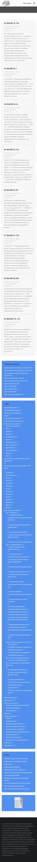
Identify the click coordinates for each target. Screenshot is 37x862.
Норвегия (8, 491)
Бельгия (8, 480)
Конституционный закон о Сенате (14, 378)
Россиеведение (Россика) (11, 775)
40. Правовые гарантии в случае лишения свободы (20, 691)
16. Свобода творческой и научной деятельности (18, 575)
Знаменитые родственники (12, 413)
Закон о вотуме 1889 (10, 386)
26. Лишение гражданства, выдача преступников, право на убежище (18, 618)
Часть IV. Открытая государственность (17, 658)
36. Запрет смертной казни (15, 679)
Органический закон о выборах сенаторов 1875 (18, 368)
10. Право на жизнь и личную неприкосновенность (16, 548)
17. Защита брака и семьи (15, 581)
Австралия (9, 472)
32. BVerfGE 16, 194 (11, 23)
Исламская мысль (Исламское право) (15, 761)
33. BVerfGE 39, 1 (10, 68)
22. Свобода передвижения (16, 606)
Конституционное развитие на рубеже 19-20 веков (17, 467)
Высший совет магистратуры (14, 724)
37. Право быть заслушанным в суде (18, 682)
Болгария (8, 483)
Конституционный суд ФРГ (12, 510)
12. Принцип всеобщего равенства (18, 557)
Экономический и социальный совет (17, 740)
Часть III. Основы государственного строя (18, 642)
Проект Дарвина (11, 710)
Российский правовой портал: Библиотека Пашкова (16, 779)
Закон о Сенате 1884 (10, 391)
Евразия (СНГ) (10, 447)
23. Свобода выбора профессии (17, 609)
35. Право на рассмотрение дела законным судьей (17, 673)
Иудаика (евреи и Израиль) (12, 767)
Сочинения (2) (8, 745)
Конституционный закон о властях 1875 (16, 381)
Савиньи (6, 713)
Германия (9, 486)
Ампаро (8, 718)
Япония (8, 507)
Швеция (8, 505)
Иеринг (6, 415)
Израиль (8, 453)
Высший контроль (11, 721)
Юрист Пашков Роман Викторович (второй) (17, 789)
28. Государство (12, 644)
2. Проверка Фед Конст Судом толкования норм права (20, 519)
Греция (8, 489)
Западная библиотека (10, 407)
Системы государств (10, 716)
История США (8, 764)
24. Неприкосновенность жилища (17, 612)
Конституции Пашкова (12, 708)
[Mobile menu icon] (34, 3)
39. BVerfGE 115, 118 (12, 319)
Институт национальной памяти (15, 726)
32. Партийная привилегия (15, 655)
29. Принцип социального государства (19, 647)
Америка (8, 431)
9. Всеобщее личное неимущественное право (19, 636)
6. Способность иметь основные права (19, 542)
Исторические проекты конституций (16, 705)
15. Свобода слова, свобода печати (18, 572)
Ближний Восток (11, 437)
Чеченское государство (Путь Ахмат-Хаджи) (17, 783)
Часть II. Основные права (13, 544)
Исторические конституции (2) (13, 421)
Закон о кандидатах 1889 (11, 383)
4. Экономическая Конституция (17, 532)
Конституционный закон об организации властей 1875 (16, 374)
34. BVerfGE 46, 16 (11, 104)
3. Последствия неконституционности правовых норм (19, 526)
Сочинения (7, 742)
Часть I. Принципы (11, 512)
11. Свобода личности (14, 554)
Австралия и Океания (12, 426)
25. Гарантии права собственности (18, 614)
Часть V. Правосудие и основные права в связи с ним (18, 664)
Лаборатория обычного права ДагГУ (15, 770)
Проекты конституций (10, 703)
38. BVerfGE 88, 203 (11, 278)
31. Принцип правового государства (18, 652)
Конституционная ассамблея (14, 729)
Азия (7, 429)
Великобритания (11, 442)
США (7, 456)
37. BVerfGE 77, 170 (11, 235)
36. (5, 190)
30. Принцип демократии (15, 650)
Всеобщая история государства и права (16, 758)
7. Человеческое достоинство (16, 627)
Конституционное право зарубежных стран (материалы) (17, 460)
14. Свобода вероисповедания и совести (20, 567)
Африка (8, 434)
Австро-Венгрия (11, 475)
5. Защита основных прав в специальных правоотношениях (20, 536)
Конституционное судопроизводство (17, 732)
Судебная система (11, 734)
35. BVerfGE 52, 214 (11, 149)
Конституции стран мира (11, 424)
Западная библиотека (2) (11, 410)
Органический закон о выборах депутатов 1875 (18, 370)
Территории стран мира (13, 737)
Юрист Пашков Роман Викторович (14, 786)
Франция (8, 499)
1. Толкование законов (14, 515)
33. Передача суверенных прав (17, 660)
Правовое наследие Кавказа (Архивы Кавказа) (18, 772)
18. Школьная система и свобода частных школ (20, 585)
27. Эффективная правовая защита (18, 624)
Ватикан (8, 439)
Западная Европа (11, 450)
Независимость (8, 700)
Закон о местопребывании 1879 (13, 394)
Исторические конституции (12, 418)
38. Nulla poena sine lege (15, 685)
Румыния (8, 494)
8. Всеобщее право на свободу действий (20, 630)
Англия (8, 478)
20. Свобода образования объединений (19, 594)
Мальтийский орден (10, 697)
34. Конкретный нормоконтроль (17, 669)
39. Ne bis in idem (12, 687)
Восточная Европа (11, 445)
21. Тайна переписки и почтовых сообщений (17, 600)
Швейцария (9, 502)
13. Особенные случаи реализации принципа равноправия (18, 561)
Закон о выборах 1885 (10, 389)
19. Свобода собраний (14, 591)
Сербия (8, 497)
